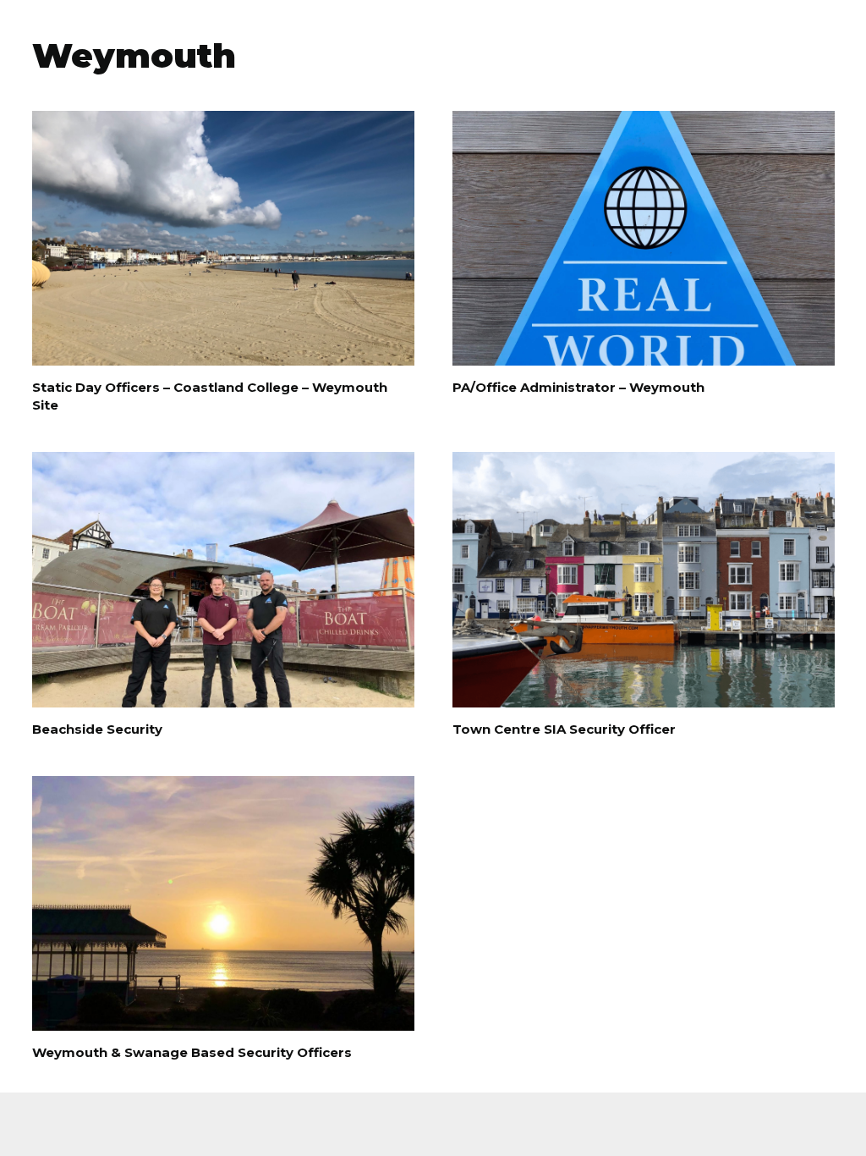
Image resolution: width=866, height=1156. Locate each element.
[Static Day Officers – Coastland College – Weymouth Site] (223, 238)
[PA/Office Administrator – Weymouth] (643, 238)
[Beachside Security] (223, 579)
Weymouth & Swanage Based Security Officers (192, 1052)
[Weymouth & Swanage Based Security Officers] (223, 903)
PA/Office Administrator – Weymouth (578, 387)
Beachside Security (97, 729)
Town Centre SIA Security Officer (564, 729)
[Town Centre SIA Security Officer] (643, 579)
